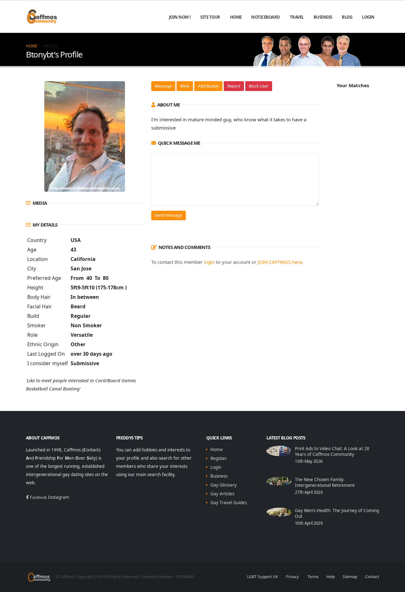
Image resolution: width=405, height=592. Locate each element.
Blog (347, 17)
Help (331, 576)
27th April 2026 (309, 492)
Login (368, 17)
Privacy (292, 576)
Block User (258, 86)
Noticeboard (265, 17)
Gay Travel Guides (228, 502)
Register (218, 458)
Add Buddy (208, 86)
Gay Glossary (223, 485)
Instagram (58, 497)
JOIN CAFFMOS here (280, 262)
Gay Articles (222, 494)
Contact (372, 576)
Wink (185, 86)
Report (233, 86)
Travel (297, 17)
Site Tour (210, 17)
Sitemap (350, 576)
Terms (313, 576)
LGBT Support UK (262, 576)
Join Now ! (180, 17)
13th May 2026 (308, 461)
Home (236, 17)
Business (323, 17)
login (209, 262)
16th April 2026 (309, 523)
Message (163, 86)
